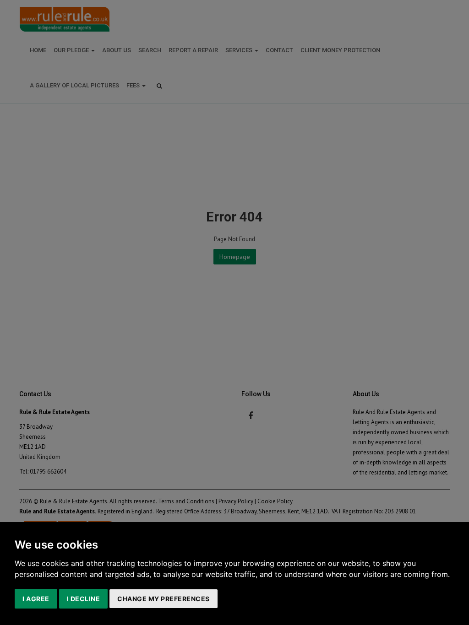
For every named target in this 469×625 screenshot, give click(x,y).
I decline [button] (83, 599)
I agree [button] (35, 599)
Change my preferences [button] (163, 599)
